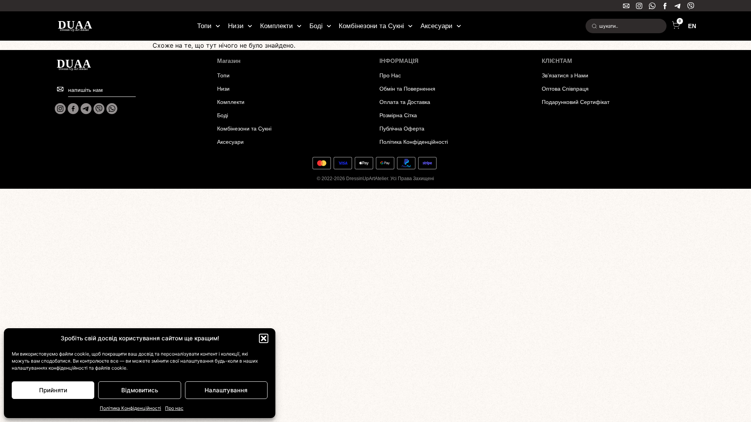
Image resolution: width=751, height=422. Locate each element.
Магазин (229, 60)
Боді (316, 26)
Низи (236, 26)
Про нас (174, 408)
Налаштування (226, 390)
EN (692, 26)
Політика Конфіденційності (130, 408)
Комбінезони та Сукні (371, 26)
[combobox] (626, 26)
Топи (204, 26)
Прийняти (53, 390)
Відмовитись (139, 390)
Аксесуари (436, 26)
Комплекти (276, 26)
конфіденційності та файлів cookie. (88, 368)
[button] (264, 338)
